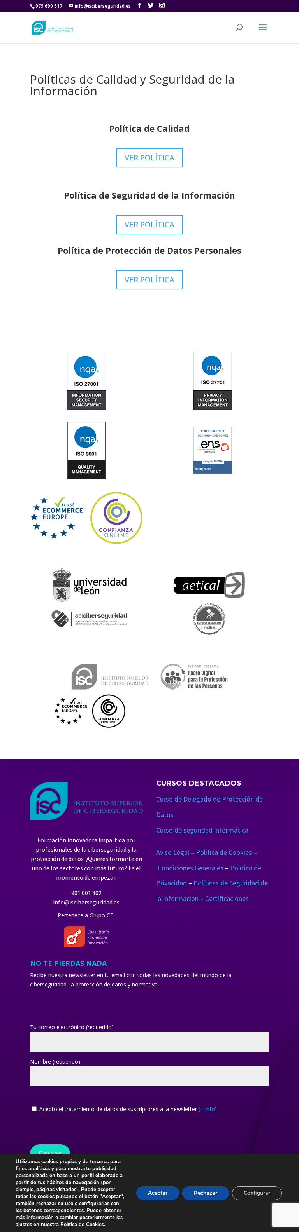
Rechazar (205, 1193)
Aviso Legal (172, 852)
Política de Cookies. (82, 1224)
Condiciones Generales (190, 867)
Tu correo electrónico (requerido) (72, 1027)
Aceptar (157, 1193)
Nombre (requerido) (55, 1061)
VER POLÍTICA (149, 157)
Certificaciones (227, 898)
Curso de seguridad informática (202, 830)
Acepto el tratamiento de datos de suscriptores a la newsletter (128, 1109)
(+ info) (208, 1109)
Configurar (257, 1193)
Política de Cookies (224, 852)
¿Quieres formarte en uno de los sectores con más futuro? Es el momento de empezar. (87, 868)
